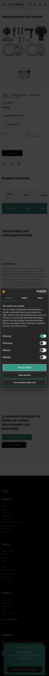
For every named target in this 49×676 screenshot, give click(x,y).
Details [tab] (24, 298)
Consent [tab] (8, 298)
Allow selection (24, 375)
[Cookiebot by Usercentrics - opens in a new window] (36, 291)
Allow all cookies (24, 368)
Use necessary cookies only (24, 382)
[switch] (43, 343)
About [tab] (40, 298)
